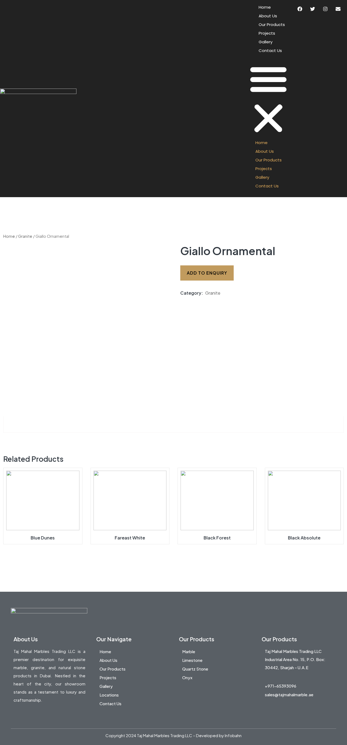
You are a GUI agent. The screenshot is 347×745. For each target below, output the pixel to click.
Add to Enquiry (207, 273)
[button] (268, 98)
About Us (268, 16)
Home (265, 7)
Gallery (265, 42)
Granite (25, 236)
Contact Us (270, 50)
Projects (267, 33)
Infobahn (233, 735)
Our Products (272, 24)
